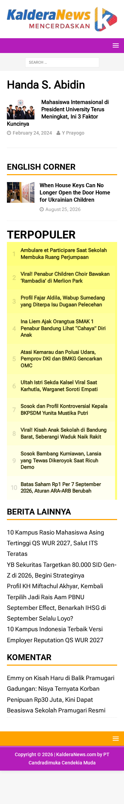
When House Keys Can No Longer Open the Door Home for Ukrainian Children (75, 192)
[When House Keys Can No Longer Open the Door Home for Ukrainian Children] (20, 197)
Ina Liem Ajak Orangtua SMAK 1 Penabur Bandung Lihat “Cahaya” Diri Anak (63, 328)
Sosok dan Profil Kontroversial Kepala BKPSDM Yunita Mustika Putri (64, 409)
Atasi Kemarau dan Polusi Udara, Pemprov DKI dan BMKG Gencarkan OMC (61, 359)
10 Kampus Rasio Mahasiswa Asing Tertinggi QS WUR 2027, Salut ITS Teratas (55, 543)
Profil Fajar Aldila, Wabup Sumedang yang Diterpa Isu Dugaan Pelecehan (63, 301)
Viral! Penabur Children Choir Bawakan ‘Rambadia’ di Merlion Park (65, 277)
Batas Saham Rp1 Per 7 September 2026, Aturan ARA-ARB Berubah (61, 487)
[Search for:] (62, 61)
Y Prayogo (73, 133)
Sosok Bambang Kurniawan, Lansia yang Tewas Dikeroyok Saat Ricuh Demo (61, 460)
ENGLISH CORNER (41, 167)
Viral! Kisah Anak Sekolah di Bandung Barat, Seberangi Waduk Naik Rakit (64, 433)
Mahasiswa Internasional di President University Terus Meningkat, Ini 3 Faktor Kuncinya (58, 113)
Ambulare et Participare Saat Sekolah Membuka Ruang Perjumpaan (64, 253)
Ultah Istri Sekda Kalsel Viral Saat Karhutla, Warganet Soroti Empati (59, 385)
